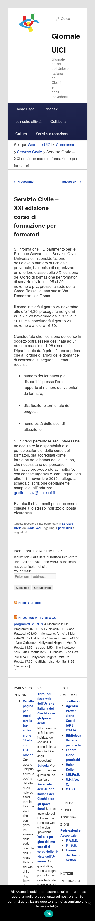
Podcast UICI (29, 603)
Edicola (43, 765)
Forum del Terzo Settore (73, 855)
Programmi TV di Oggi (37, 618)
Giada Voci (34, 528)
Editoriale (50, 108)
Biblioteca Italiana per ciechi (73, 740)
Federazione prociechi (73, 755)
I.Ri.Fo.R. (73, 774)
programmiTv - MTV (28, 624)
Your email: (22, 571)
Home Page (24, 108)
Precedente (24, 181)
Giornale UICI (40, 144)
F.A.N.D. (72, 840)
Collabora (58, 121)
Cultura (21, 133)
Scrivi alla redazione (52, 133)
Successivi (71, 181)
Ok (49, 914)
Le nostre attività (28, 121)
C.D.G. (71, 789)
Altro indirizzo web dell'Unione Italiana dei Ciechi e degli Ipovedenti (46, 708)
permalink (65, 528)
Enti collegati (70, 701)
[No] (88, 903)
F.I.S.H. (71, 845)
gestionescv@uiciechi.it (34, 492)
